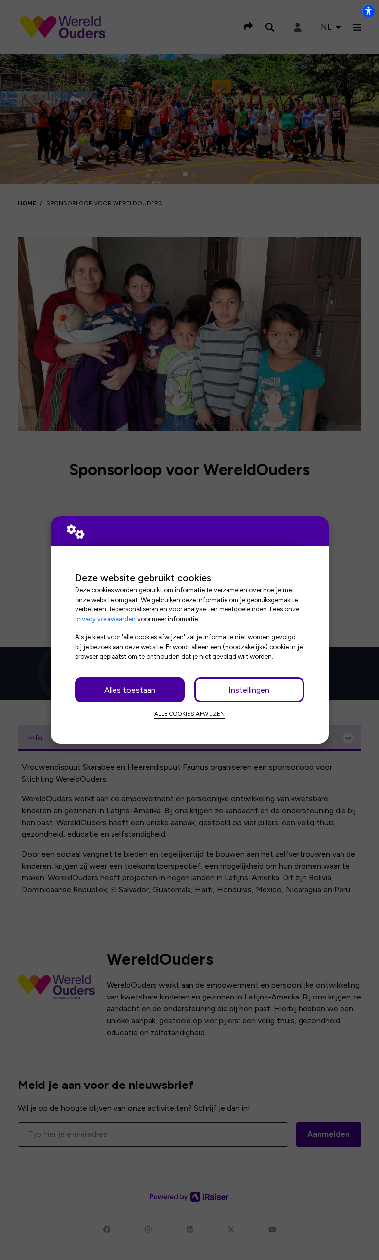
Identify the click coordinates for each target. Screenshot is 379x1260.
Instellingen (248, 690)
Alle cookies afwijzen (189, 713)
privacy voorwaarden (105, 619)
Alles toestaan (129, 690)
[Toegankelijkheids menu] (368, 11)
